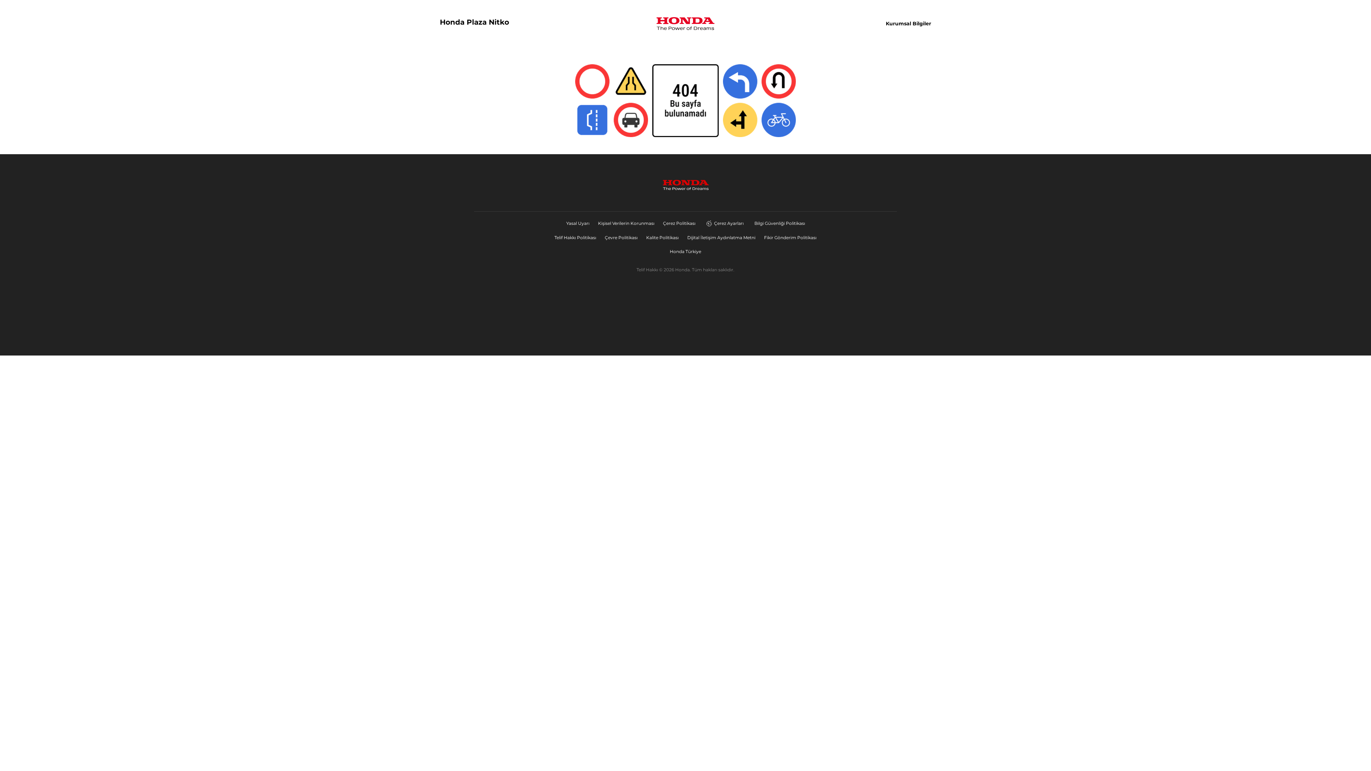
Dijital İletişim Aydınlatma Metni (721, 237)
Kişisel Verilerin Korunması (626, 223)
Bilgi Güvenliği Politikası (779, 223)
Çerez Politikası (679, 223)
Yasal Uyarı (577, 223)
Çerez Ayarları (729, 223)
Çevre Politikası (621, 237)
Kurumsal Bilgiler (908, 23)
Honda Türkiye (685, 251)
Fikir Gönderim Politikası (790, 237)
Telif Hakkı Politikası (575, 237)
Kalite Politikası (662, 237)
